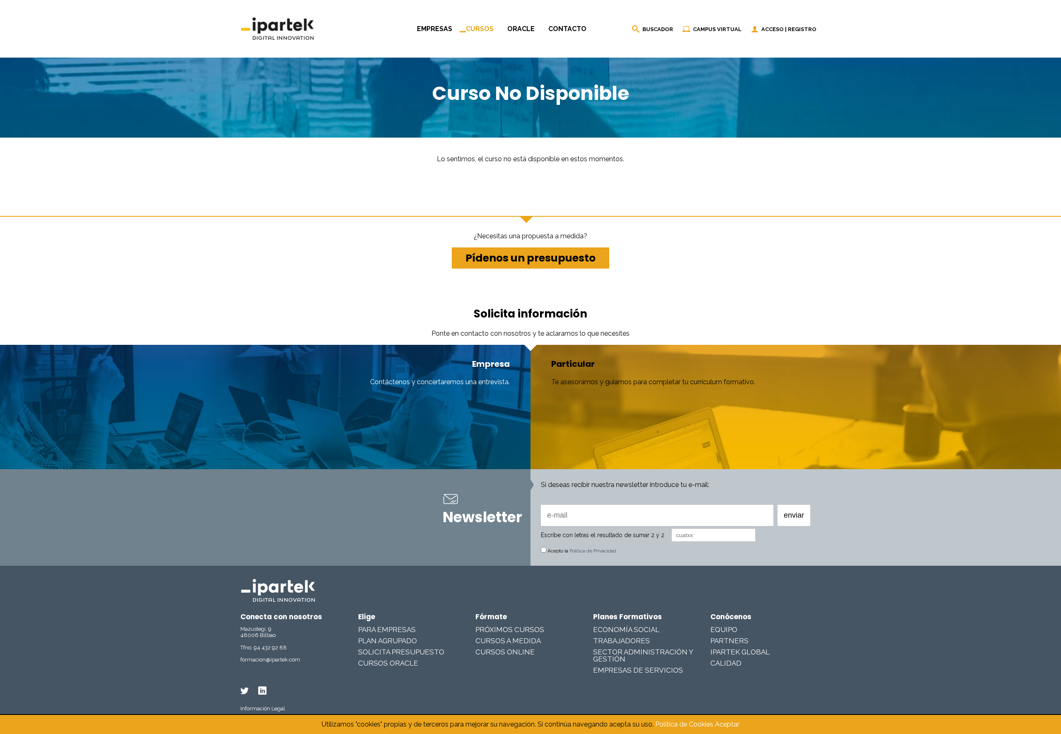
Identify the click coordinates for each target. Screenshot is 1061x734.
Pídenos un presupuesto (530, 258)
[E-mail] (636, 515)
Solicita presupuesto (401, 652)
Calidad (725, 663)
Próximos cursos (509, 629)
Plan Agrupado (387, 641)
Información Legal (262, 708)
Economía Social (626, 629)
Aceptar (727, 724)
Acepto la (581, 551)
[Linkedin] (262, 690)
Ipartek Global (740, 652)
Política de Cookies (684, 724)
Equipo (723, 629)
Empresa (491, 364)
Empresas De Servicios (638, 670)
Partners (729, 641)
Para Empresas (387, 629)
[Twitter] (244, 690)
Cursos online (505, 652)
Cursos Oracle (388, 663)
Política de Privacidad (592, 551)
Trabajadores (621, 641)
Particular (573, 364)
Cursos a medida (508, 641)
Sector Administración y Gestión (643, 655)
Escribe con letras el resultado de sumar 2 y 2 (602, 535)
